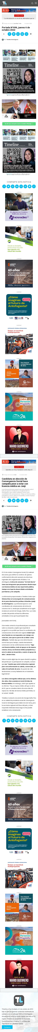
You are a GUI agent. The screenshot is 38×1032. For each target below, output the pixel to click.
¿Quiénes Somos (17, 1023)
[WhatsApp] (18, 34)
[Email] (26, 34)
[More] (31, 34)
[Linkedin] (22, 34)
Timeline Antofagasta (12, 39)
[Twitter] (14, 34)
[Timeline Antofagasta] (3, 40)
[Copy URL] (34, 186)
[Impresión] (25, 186)
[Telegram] (29, 186)
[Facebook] (9, 34)
